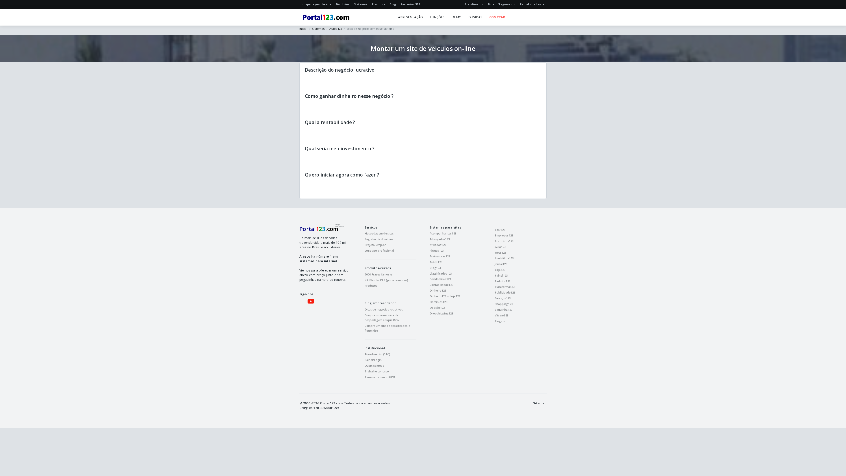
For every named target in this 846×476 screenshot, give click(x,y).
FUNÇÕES (437, 17)
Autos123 (335, 29)
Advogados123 (440, 239)
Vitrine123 (502, 315)
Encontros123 (504, 241)
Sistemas (318, 29)
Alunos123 (437, 251)
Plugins (500, 321)
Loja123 (500, 270)
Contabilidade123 (441, 285)
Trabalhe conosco (377, 371)
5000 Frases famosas (379, 274)
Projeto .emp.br (375, 245)
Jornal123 (501, 264)
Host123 (500, 253)
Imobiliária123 (504, 258)
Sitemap (540, 403)
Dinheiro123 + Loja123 (445, 296)
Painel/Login (373, 360)
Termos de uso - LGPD (380, 377)
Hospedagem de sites (379, 233)
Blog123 (435, 268)
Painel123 (501, 275)
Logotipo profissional (379, 251)
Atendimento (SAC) (377, 354)
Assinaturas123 (440, 256)
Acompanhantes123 (443, 233)
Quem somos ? (374, 366)
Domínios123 (438, 302)
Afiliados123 (438, 245)
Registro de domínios (379, 239)
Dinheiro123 (438, 290)
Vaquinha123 (504, 310)
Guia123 (500, 247)
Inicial (303, 29)
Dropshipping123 (441, 313)
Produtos (371, 286)
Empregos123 (504, 235)
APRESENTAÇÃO (410, 17)
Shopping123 (504, 304)
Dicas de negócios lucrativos (384, 309)
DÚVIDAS (475, 17)
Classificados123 (441, 273)
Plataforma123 (505, 287)
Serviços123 (503, 298)
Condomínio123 (440, 279)
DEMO (456, 17)
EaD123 (500, 230)
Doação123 (437, 308)
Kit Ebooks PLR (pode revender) (386, 280)
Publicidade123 (505, 292)
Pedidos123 (503, 281)
